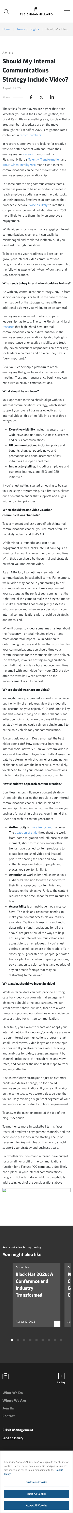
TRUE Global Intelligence (19, 164)
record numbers (30, 135)
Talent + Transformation (44, 159)
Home (6, 29)
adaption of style (26, 832)
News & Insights (28, 29)
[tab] (12, 1340)
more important (41, 827)
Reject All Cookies (36, 1493)
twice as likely (38, 205)
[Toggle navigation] (66, 11)
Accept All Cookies (36, 1505)
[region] (36, 1481)
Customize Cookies (36, 1482)
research (29, 154)
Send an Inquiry (13, 1438)
